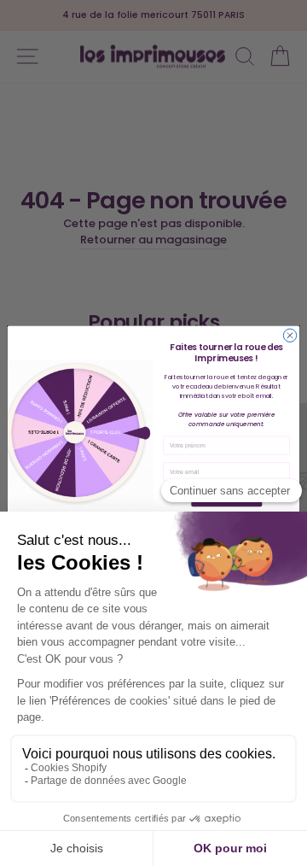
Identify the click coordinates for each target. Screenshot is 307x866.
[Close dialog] (289, 335)
